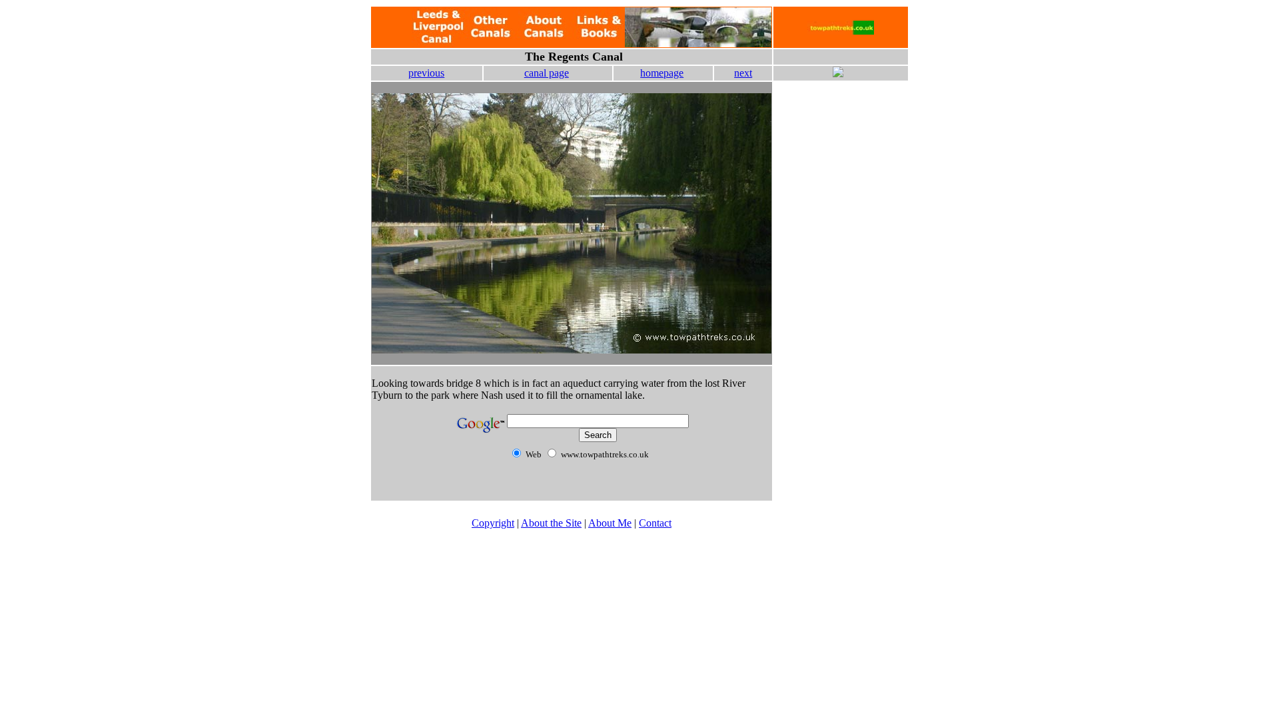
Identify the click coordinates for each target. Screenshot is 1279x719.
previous (426, 73)
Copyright (493, 523)
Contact (655, 523)
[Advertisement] (840, 151)
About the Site (551, 523)
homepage (661, 73)
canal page (546, 73)
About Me (610, 523)
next (743, 73)
